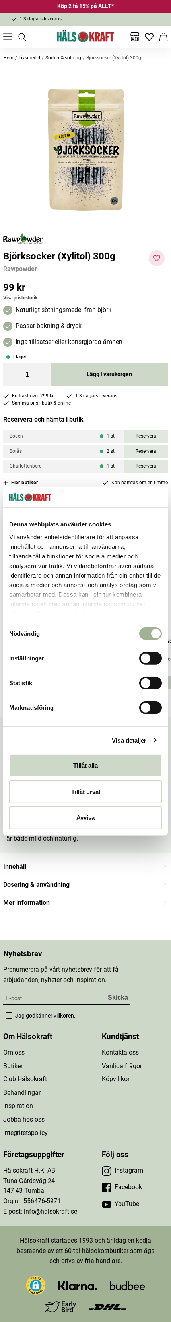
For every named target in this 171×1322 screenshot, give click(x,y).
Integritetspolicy (25, 1133)
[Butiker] (134, 36)
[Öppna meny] (7, 36)
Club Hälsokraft (25, 1079)
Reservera (146, 436)
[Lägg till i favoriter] (157, 258)
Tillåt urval (85, 791)
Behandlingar (22, 1092)
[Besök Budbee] (127, 1285)
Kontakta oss (120, 1052)
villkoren (64, 1015)
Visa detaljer (129, 740)
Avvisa (85, 817)
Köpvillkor (116, 1079)
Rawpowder (20, 269)
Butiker (13, 1066)
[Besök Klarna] (77, 1285)
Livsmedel (29, 58)
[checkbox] (9, 1015)
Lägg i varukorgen (109, 374)
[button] (85, 150)
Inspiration (18, 1106)
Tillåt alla (85, 765)
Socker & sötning (63, 58)
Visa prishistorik (20, 298)
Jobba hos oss (24, 1119)
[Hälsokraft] (85, 36)
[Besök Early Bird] (60, 1306)
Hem (8, 58)
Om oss (14, 1052)
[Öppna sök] (21, 36)
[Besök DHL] (107, 1306)
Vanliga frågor (122, 1066)
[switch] (150, 658)
